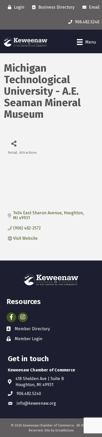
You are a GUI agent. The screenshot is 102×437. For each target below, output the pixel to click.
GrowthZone (64, 430)
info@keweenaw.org (36, 403)
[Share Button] (14, 143)
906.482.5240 (28, 393)
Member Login (28, 338)
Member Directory (32, 328)
